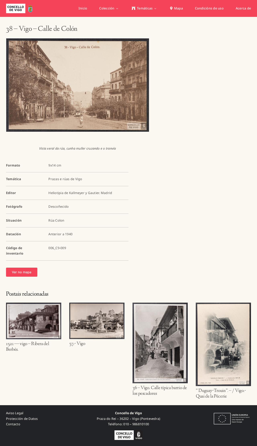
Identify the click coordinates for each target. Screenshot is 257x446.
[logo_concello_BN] (128, 432)
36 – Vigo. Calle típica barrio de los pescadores (160, 391)
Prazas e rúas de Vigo (65, 179)
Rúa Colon (56, 220)
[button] (9, 351)
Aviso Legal (14, 413)
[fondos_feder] (231, 413)
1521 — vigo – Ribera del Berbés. (27, 347)
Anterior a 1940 (60, 234)
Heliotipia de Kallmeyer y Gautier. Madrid (80, 193)
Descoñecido (58, 206)
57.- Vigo (77, 344)
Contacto (13, 424)
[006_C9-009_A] (77, 85)
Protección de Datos (22, 418)
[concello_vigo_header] (20, 5)
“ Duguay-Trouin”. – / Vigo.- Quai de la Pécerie (221, 394)
